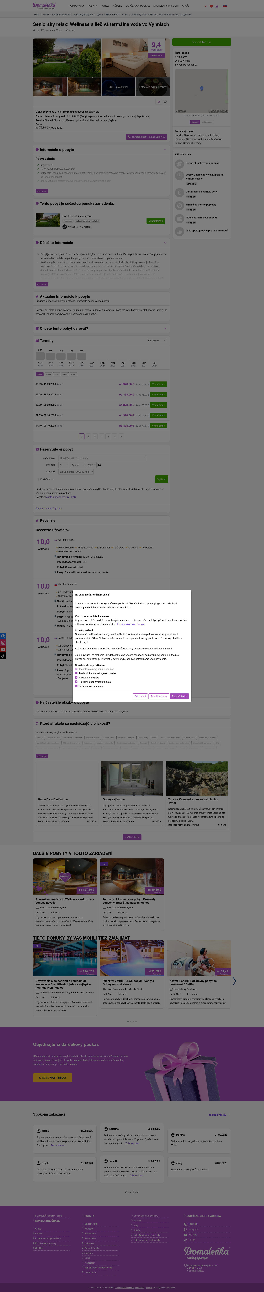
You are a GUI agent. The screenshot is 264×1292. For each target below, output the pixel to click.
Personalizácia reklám (91, 686)
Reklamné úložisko (89, 677)
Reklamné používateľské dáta (95, 682)
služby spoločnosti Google (130, 624)
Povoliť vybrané (158, 696)
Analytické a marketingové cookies (97, 673)
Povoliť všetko (179, 696)
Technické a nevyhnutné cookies (96, 669)
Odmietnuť (140, 696)
